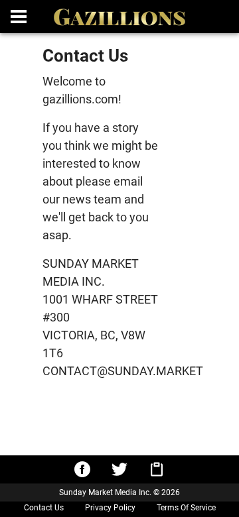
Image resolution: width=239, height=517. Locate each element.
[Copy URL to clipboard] (157, 469)
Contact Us (44, 507)
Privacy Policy (110, 507)
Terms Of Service (186, 507)
